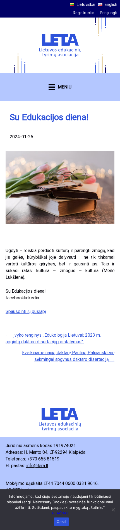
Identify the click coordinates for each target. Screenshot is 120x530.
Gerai (61, 521)
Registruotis (83, 13)
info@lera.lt (37, 465)
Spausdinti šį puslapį (26, 311)
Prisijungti (108, 13)
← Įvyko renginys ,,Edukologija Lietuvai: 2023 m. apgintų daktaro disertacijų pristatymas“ (53, 338)
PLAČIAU (60, 513)
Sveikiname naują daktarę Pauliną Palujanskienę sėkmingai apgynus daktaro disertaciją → (68, 356)
